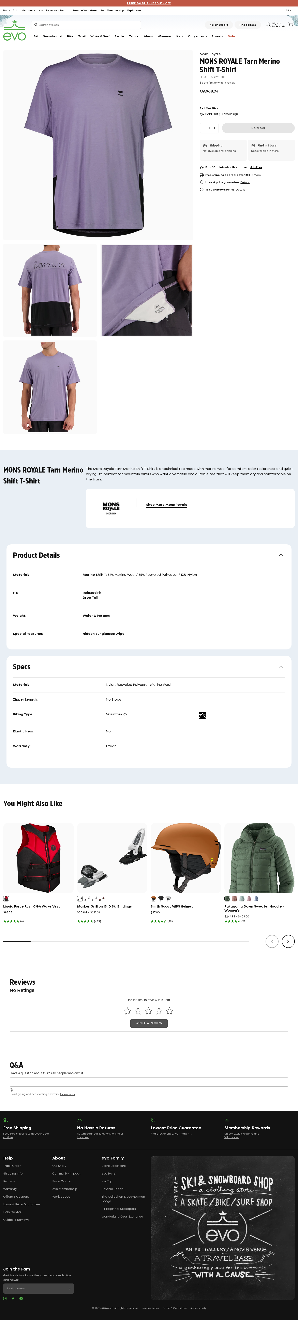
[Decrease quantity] (204, 128)
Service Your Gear (85, 11)
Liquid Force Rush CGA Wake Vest (31, 906)
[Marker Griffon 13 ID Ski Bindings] (112, 858)
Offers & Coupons (16, 1197)
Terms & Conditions (174, 1308)
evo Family (113, 1158)
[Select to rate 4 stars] (159, 1011)
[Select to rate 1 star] (127, 1011)
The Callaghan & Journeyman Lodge (123, 1199)
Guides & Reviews (16, 1220)
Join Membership (112, 11)
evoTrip (107, 1181)
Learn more (67, 1094)
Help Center (12, 1212)
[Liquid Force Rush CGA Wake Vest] (38, 858)
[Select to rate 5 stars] (169, 1011)
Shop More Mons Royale (166, 504)
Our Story (59, 1166)
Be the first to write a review (217, 82)
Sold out (258, 128)
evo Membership (64, 1189)
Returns (9, 1181)
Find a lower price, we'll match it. (171, 1134)
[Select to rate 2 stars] (138, 1011)
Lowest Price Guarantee (21, 1204)
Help (8, 1158)
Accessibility (198, 1308)
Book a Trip (10, 11)
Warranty (10, 1189)
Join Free (256, 167)
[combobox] (86, 25)
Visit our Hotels (32, 11)
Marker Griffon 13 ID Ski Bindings (104, 906)
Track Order (12, 1166)
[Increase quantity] (214, 128)
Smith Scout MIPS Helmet (172, 906)
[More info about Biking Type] (125, 714)
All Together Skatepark (119, 1209)
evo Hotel (109, 1173)
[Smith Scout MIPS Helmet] (186, 858)
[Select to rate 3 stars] (148, 1011)
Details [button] (256, 175)
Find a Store (247, 25)
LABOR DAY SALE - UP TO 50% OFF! (149, 3)
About (58, 1158)
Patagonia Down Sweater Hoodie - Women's (254, 908)
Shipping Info (13, 1173)
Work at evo (61, 1197)
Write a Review (149, 1023)
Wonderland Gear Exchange (122, 1217)
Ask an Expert (219, 25)
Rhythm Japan (112, 1189)
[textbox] (149, 1082)
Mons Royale (210, 54)
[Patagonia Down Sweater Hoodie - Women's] (259, 858)
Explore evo (135, 11)
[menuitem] (36, 36)
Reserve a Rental (57, 11)
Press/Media (61, 1181)
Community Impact (66, 1173)
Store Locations (114, 1166)
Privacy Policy (150, 1308)
